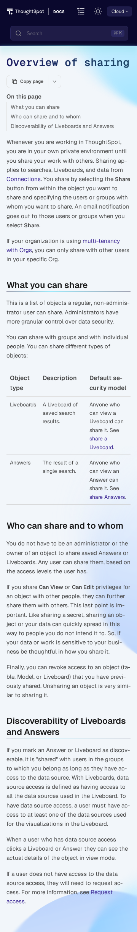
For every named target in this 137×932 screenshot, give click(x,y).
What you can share (35, 107)
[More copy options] (54, 81)
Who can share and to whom (46, 116)
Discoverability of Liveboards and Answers (62, 126)
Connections (23, 179)
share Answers (107, 497)
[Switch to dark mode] (98, 11)
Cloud (118, 11)
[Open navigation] (81, 11)
